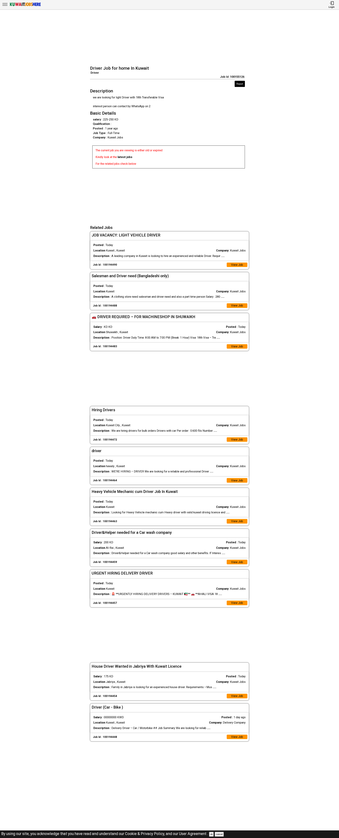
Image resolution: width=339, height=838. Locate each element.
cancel (219, 834)
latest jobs (125, 157)
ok (211, 834)
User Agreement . (193, 833)
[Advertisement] (170, 38)
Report (239, 84)
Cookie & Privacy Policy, (145, 833)
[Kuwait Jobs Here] (25, 6)
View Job (237, 264)
